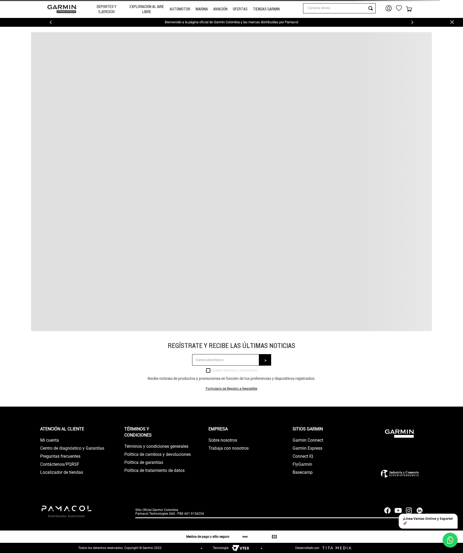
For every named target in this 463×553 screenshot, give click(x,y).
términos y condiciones (240, 370)
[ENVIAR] (265, 360)
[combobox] (339, 8)
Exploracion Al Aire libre (147, 9)
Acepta (234, 370)
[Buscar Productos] (371, 8)
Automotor (180, 9)
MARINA (202, 9)
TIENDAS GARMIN (266, 9)
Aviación (220, 9)
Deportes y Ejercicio (106, 9)
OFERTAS (240, 9)
